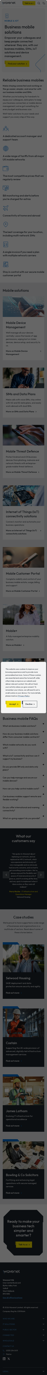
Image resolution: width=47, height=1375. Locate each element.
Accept (12, 704)
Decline (29, 704)
